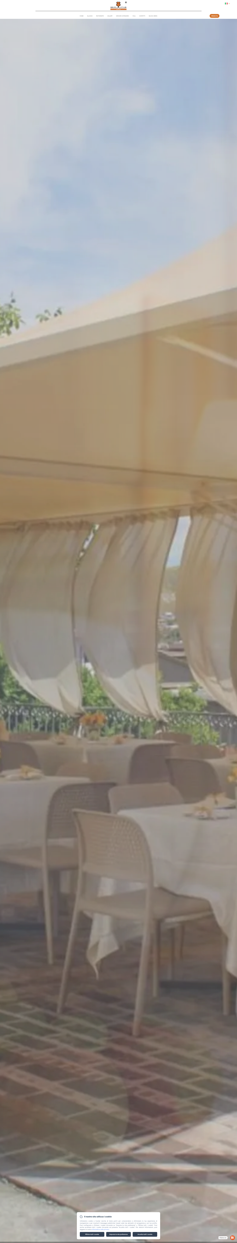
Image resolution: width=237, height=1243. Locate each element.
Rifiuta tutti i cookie (92, 1234)
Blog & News (153, 16)
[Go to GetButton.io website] (233, 1241)
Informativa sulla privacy (100, 1229)
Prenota (214, 16)
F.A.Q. (134, 16)
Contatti (142, 16)
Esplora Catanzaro (122, 16)
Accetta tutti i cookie (145, 1234)
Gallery (109, 16)
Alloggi (89, 16)
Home (81, 16)
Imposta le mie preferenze (118, 1234)
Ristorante (100, 16)
